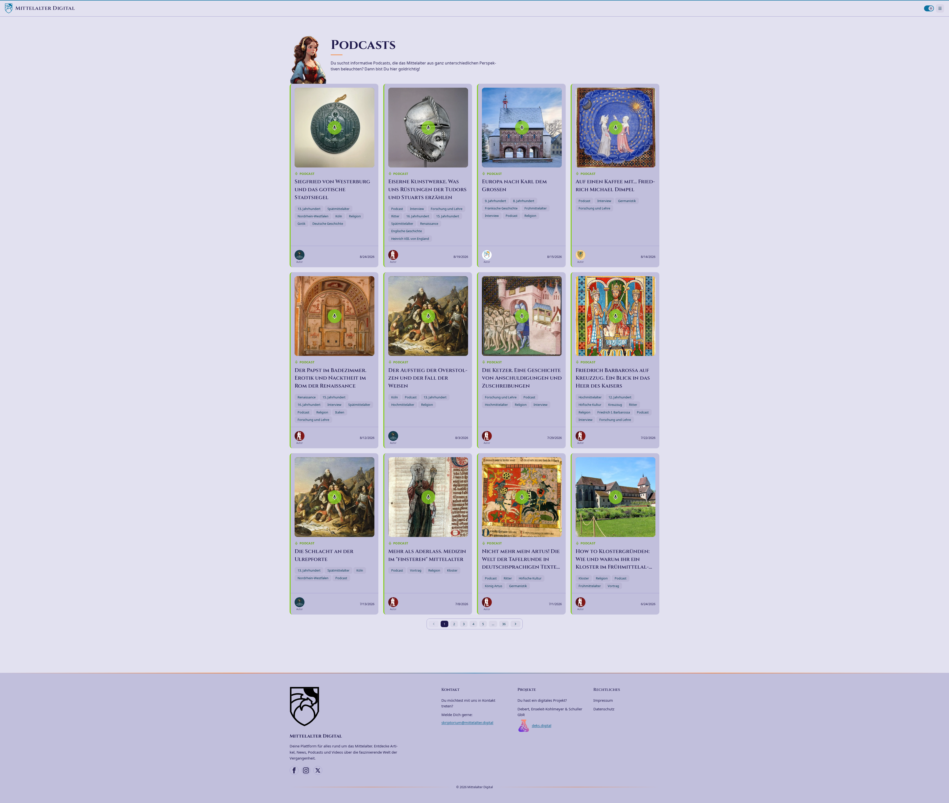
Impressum (603, 700)
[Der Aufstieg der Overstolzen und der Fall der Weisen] (428, 316)
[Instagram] (306, 770)
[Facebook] (294, 770)
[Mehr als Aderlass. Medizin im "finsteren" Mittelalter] (428, 497)
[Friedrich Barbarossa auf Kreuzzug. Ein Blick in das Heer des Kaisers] (615, 316)
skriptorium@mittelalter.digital (467, 722)
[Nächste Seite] (515, 624)
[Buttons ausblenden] (942, 771)
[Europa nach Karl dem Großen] (522, 127)
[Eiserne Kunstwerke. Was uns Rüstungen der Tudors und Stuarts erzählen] (428, 127)
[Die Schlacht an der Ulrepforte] (334, 497)
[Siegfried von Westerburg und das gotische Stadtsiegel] (334, 127)
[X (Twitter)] (317, 770)
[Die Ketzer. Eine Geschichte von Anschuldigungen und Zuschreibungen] (522, 316)
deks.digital (541, 725)
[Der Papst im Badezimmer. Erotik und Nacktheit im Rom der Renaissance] (334, 316)
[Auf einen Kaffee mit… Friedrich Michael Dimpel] (615, 127)
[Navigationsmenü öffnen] (940, 8)
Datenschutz (603, 708)
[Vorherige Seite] (434, 624)
